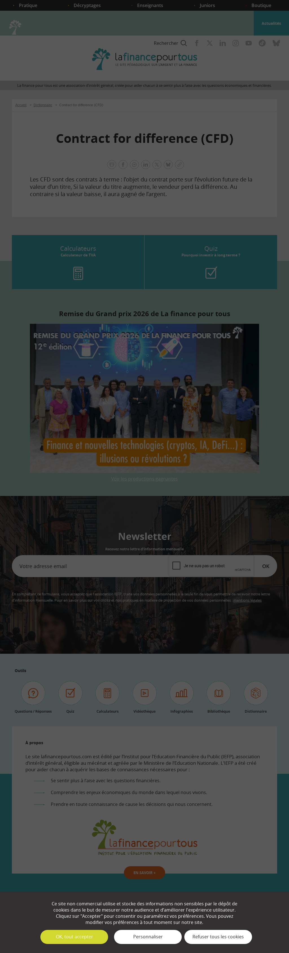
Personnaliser (148, 937)
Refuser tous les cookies (218, 937)
